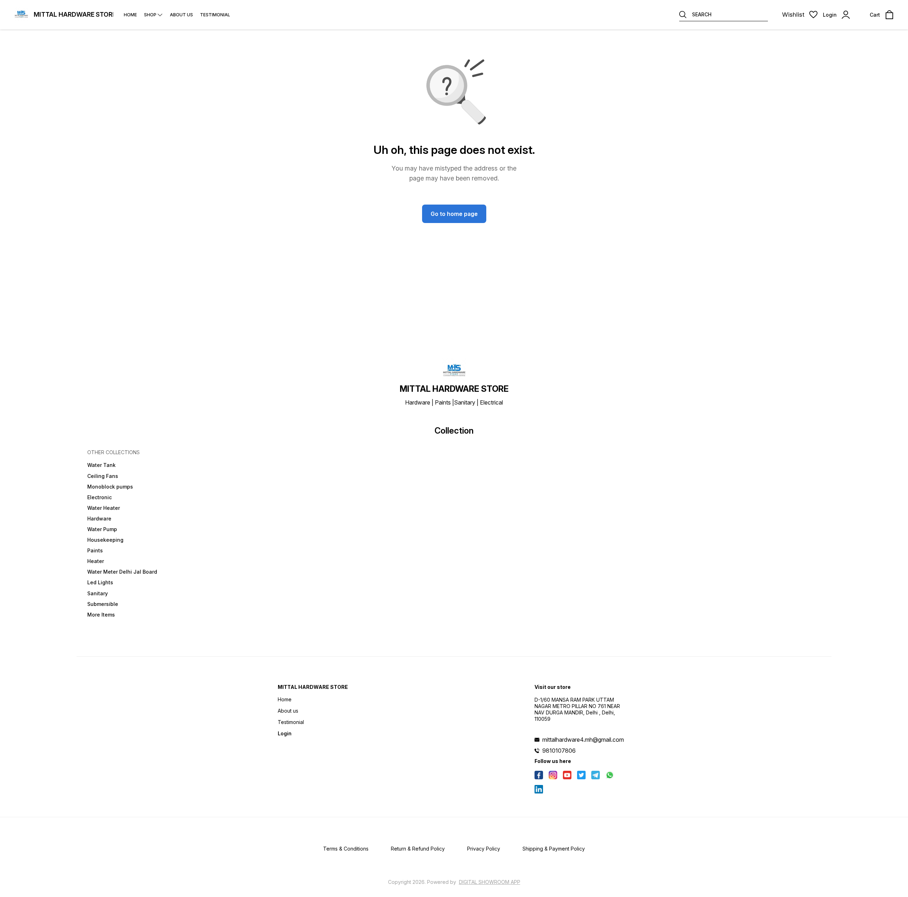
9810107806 (559, 750)
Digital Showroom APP (489, 882)
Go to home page (454, 213)
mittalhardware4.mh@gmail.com (583, 739)
